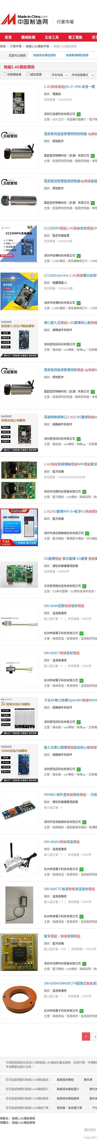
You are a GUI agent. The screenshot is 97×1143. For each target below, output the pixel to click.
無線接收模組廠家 (68, 1099)
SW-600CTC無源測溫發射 (69, 889)
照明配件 (58, 141)
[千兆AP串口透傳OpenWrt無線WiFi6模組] (19, 716)
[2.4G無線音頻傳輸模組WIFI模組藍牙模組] (19, 480)
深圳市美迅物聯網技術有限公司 (64, 533)
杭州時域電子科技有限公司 (61, 633)
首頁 (8, 37)
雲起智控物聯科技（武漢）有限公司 (66, 156)
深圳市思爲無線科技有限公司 (62, 822)
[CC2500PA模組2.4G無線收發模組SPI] (19, 244)
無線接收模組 (65, 1080)
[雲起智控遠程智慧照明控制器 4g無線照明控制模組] (19, 149)
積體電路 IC (60, 283)
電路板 (57, 94)
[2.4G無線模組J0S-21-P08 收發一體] (19, 102)
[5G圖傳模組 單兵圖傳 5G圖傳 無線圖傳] (19, 574)
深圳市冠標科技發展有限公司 (62, 492)
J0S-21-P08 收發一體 (69, 86)
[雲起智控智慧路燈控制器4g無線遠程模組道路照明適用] (19, 197)
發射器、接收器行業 (69, 1108)
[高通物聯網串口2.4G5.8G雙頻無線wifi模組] (19, 433)
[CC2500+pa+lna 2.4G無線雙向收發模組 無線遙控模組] (19, 291)
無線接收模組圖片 (68, 1089)
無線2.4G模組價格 (23, 1118)
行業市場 (65, 22)
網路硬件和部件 (62, 330)
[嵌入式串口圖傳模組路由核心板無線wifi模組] (19, 763)
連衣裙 (88, 1080)
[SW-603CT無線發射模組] (19, 669)
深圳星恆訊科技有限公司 (59, 344)
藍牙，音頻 (62, 936)
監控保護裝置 (61, 236)
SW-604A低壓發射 (64, 605)
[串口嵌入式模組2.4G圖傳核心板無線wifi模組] (19, 338)
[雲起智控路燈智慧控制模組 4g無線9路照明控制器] (19, 385)
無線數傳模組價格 (77, 55)
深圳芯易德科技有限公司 (59, 114)
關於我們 (90, 1130)
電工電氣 (75, 37)
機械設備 (28, 37)
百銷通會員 (14, 75)
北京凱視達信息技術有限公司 (62, 586)
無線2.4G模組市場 (37, 46)
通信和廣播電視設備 (65, 566)
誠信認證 (36, 75)
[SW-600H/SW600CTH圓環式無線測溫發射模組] (19, 999)
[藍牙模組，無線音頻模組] (19, 952)
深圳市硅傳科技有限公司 (59, 256)
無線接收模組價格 (44, 55)
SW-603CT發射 (62, 653)
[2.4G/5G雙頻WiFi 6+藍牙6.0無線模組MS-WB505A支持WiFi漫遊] (19, 527)
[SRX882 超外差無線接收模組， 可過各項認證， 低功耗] (19, 810)
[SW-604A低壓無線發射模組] (19, 621)
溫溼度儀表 (60, 613)
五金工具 (52, 37)
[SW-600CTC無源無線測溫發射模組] (19, 905)
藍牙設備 (58, 472)
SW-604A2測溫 (62, 841)
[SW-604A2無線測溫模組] (19, 857)
